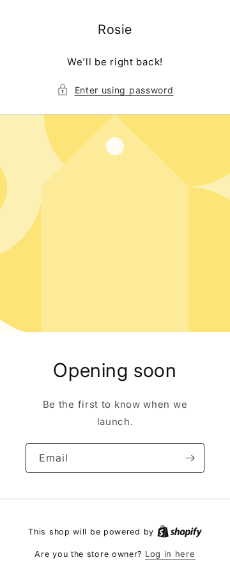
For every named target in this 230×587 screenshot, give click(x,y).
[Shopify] (179, 531)
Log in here (170, 554)
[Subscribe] (190, 458)
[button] (115, 90)
